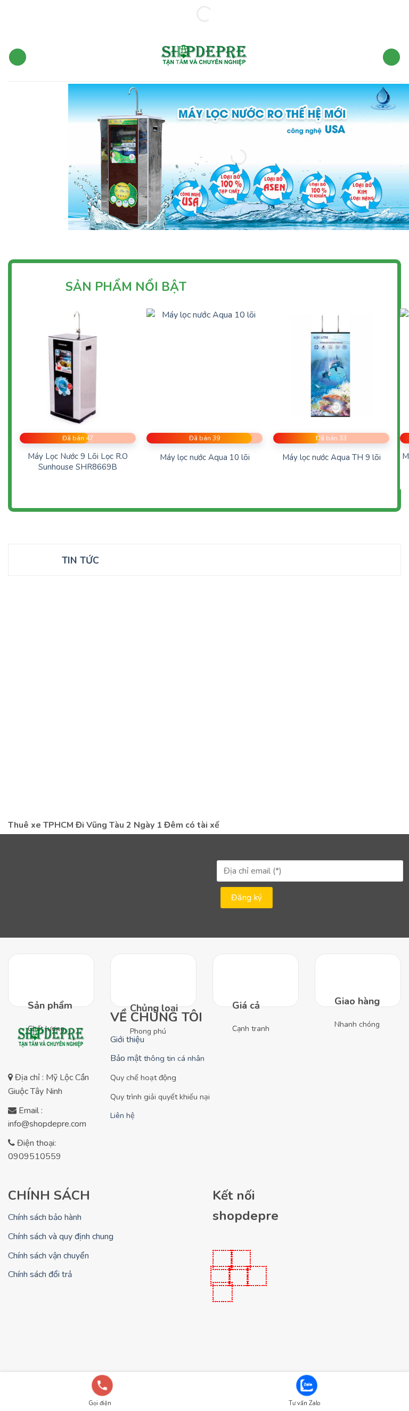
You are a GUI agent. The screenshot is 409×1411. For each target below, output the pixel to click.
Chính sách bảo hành (44, 1217)
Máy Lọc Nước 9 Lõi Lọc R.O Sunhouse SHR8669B (78, 461)
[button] (17, 57)
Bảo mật (157, 1058)
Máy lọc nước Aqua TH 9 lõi (331, 458)
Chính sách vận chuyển (48, 1256)
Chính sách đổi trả (40, 1274)
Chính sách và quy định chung (60, 1236)
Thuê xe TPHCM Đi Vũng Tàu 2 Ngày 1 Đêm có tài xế (113, 825)
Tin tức (80, 560)
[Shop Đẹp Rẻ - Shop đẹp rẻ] (204, 57)
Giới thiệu (127, 1039)
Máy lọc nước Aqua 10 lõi (205, 458)
